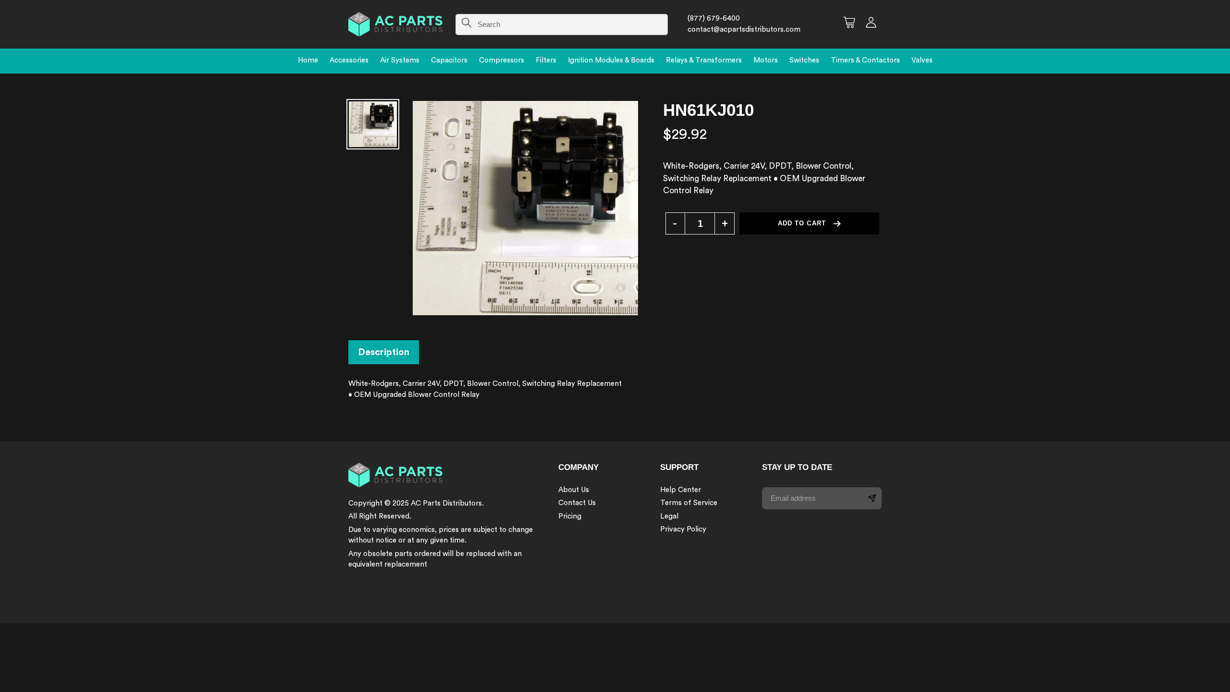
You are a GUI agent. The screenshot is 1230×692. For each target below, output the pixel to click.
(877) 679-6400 (714, 18)
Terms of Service (688, 503)
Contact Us (577, 503)
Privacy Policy (683, 529)
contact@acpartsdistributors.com (744, 29)
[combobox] (561, 24)
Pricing (569, 516)
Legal (669, 516)
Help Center (680, 490)
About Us (573, 490)
